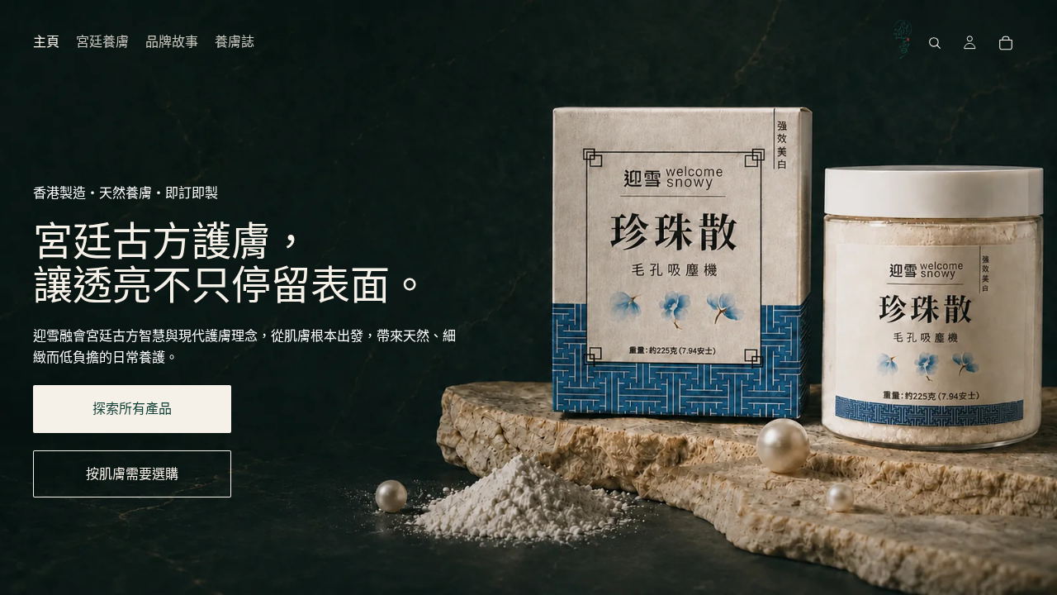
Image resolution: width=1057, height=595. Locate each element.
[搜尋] (935, 43)
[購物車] (1006, 43)
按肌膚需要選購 (132, 474)
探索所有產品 (132, 408)
